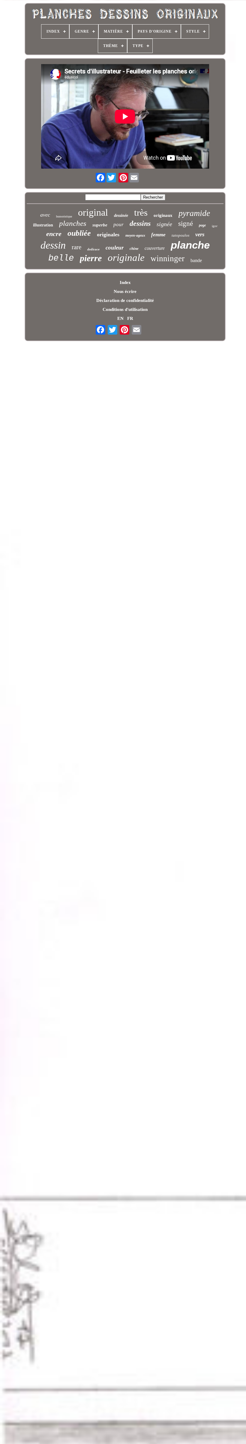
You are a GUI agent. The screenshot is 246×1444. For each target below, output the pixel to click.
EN (120, 318)
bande (196, 260)
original (93, 212)
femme (158, 235)
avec (45, 215)
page (202, 225)
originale (126, 257)
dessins (140, 223)
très (141, 212)
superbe (99, 225)
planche (190, 245)
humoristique (64, 216)
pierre (91, 258)
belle (61, 258)
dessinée (121, 215)
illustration (43, 225)
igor (215, 226)
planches (72, 223)
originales (108, 235)
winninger (167, 258)
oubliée (79, 233)
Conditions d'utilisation (125, 309)
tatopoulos (180, 235)
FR (130, 318)
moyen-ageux (135, 235)
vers (199, 234)
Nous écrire (125, 291)
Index (125, 282)
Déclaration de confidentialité (125, 300)
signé (185, 223)
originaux (163, 215)
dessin (53, 245)
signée (164, 224)
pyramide (194, 213)
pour (118, 224)
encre (54, 234)
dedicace (93, 249)
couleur (115, 247)
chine (134, 248)
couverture (155, 248)
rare (76, 247)
